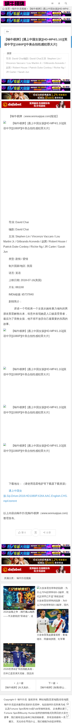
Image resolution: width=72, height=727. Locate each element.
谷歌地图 (63, 699)
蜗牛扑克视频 (19, 8)
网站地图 (43, 699)
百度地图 (53, 699)
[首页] (67, 704)
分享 (48, 532)
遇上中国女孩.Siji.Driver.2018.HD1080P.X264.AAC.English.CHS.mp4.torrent (35, 495)
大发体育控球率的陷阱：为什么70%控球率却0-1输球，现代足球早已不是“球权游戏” (52, 604)
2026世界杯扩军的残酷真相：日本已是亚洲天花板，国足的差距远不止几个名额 (18, 673)
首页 (7, 8)
